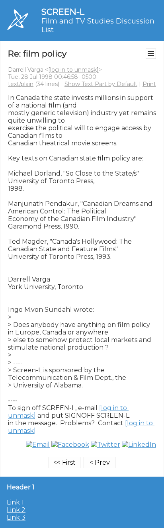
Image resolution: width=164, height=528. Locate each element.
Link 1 (15, 502)
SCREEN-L (62, 12)
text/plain (20, 84)
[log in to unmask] (73, 69)
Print (149, 84)
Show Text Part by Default (100, 84)
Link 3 (16, 517)
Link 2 (16, 510)
